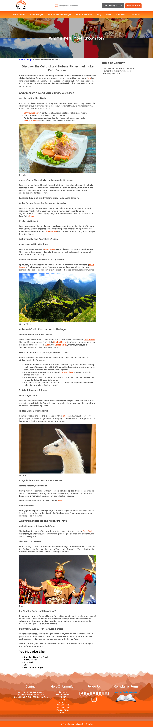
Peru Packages (36, 14)
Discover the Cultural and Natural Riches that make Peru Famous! (118, 69)
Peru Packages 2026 (113, 5)
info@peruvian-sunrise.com (31, 694)
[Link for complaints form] (126, 698)
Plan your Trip (133, 5)
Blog (99, 14)
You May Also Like (111, 73)
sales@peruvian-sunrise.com (31, 692)
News (108, 14)
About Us (120, 14)
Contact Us (135, 14)
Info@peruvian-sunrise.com (68, 6)
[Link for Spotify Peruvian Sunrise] (100, 695)
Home (22, 59)
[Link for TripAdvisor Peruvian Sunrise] (106, 695)
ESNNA (62, 697)
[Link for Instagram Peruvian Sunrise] (88, 695)
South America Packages (59, 14)
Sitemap (63, 692)
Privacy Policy (62, 710)
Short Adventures (84, 14)
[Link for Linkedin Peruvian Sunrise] (94, 701)
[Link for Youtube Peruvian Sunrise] (94, 695)
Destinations (19, 14)
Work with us (63, 707)
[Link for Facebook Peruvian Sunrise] (82, 695)
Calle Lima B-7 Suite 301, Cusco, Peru (31, 697)
